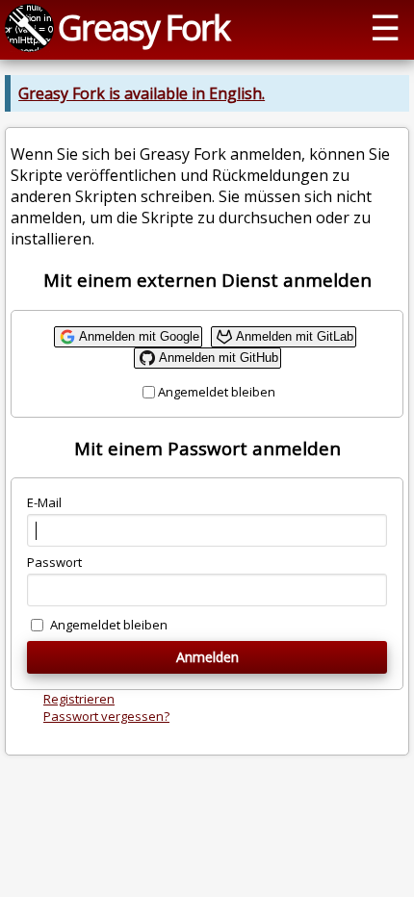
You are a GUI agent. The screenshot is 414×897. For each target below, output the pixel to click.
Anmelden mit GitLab (294, 336)
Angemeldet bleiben (216, 391)
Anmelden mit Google (139, 336)
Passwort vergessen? (106, 716)
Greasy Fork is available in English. (141, 93)
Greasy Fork (143, 27)
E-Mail (44, 502)
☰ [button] (385, 27)
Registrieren (79, 698)
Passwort (54, 562)
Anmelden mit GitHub (218, 357)
